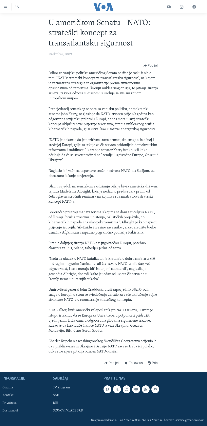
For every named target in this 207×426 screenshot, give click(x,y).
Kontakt (7, 395)
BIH (55, 403)
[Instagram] (181, 7)
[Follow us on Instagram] (126, 389)
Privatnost (9, 403)
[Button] (151, 65)
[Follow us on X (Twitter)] (117, 389)
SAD (56, 395)
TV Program (61, 387)
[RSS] (146, 389)
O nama (7, 387)
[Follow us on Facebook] (107, 389)
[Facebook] (194, 7)
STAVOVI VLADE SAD (68, 410)
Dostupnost (10, 410)
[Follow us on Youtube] (136, 389)
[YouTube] (169, 7)
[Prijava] (155, 389)
